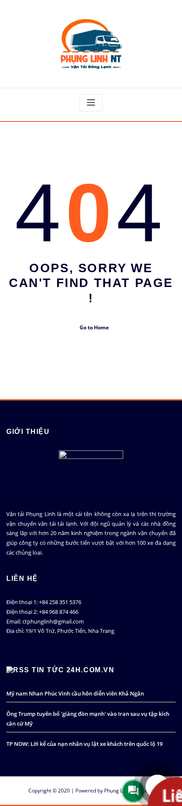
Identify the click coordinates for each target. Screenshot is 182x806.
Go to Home (94, 327)
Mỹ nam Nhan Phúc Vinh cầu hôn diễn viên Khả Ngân (75, 693)
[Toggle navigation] (91, 102)
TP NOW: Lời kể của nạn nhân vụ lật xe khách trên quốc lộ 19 (84, 744)
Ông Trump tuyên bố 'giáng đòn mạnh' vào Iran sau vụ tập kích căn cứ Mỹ (87, 718)
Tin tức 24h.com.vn (73, 670)
